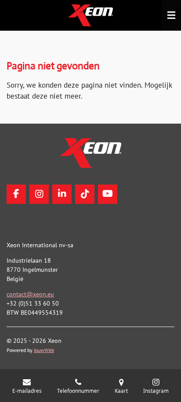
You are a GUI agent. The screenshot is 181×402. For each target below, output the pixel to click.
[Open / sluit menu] (171, 15)
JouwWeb (44, 350)
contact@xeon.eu (30, 294)
